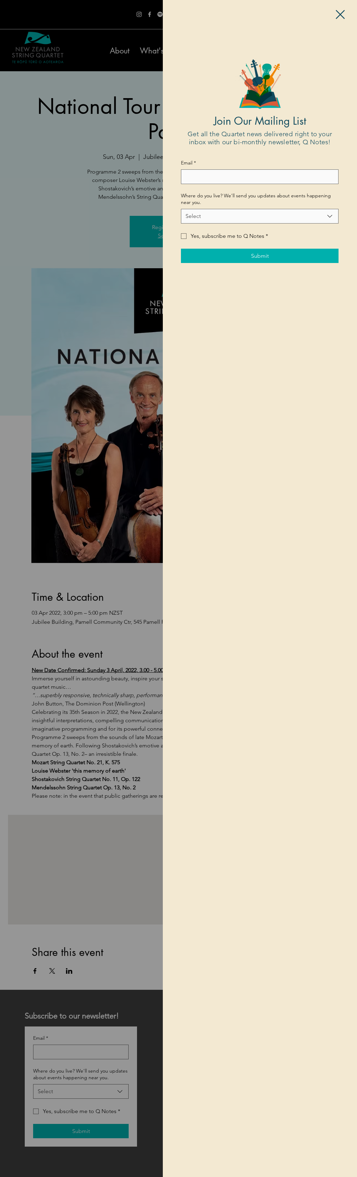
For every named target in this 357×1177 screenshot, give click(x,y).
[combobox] (260, 216)
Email (188, 163)
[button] (340, 14)
